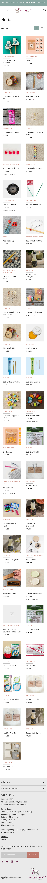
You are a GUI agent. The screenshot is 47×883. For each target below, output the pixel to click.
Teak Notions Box (10, 593)
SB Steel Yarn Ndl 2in (11, 132)
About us (4, 837)
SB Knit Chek (31, 665)
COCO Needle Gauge (34, 312)
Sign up (33, 854)
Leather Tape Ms (10, 204)
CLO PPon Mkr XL (10, 665)
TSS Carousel (31, 559)
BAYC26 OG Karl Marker (9, 277)
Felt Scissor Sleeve (33, 415)
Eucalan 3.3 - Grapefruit (31, 525)
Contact (4, 839)
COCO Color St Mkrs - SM (11, 97)
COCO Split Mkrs (9, 348)
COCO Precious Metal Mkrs (34, 133)
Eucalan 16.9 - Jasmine (11, 559)
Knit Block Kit (8, 766)
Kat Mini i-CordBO (33, 699)
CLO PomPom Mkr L (11, 699)
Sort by (4, 28)
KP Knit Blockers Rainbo (9, 525)
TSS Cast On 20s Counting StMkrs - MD (12, 631)
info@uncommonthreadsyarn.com (14, 804)
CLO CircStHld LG (33, 630)
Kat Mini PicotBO (10, 733)
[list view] (42, 28)
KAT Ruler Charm (32, 96)
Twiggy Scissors (9, 487)
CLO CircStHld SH (33, 452)
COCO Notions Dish (34, 593)
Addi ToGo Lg (8, 241)
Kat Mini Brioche (32, 485)
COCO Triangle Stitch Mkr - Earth (11, 313)
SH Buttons (7, 452)
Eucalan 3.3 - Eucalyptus (31, 275)
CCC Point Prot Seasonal (9, 61)
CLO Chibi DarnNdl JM (11, 382)
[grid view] (36, 28)
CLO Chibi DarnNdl (33, 382)
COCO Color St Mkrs (34, 168)
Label (28, 60)
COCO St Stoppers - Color (11, 416)
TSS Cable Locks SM (11, 168)
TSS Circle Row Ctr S (34, 241)
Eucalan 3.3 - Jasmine (34, 733)
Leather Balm (31, 348)
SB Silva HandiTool (33, 204)
